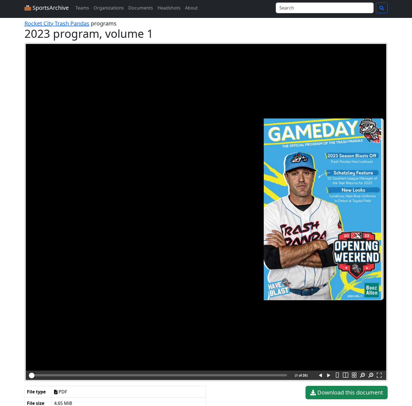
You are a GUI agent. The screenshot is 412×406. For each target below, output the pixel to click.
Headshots (169, 8)
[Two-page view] (345, 375)
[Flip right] (329, 375)
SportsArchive (50, 7)
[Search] (382, 8)
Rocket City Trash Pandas (56, 23)
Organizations (109, 8)
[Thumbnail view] (354, 375)
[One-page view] (337, 375)
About (191, 8)
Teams (82, 8)
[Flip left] (320, 375)
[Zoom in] (371, 375)
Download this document (349, 392)
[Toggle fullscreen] (379, 375)
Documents (140, 8)
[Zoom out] (362, 375)
